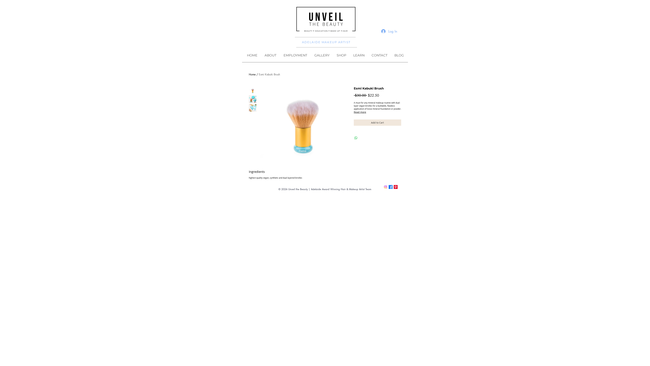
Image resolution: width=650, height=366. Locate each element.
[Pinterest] (396, 187)
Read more (360, 112)
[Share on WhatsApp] (356, 138)
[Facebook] (391, 187)
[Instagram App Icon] (385, 187)
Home (252, 74)
